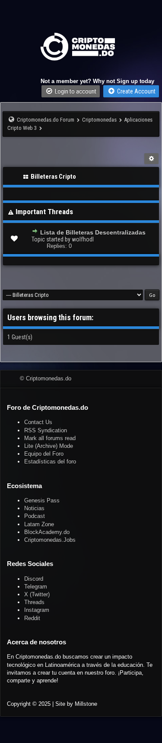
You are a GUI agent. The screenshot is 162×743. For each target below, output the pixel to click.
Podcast (34, 516)
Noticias (34, 508)
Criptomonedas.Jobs (50, 540)
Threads (34, 602)
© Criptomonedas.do (45, 378)
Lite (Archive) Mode (48, 446)
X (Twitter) (37, 594)
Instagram (36, 610)
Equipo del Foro (44, 453)
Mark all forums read (50, 438)
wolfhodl (83, 239)
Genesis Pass (42, 500)
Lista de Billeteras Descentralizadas (93, 232)
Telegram (35, 586)
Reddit (32, 618)
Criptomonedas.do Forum (45, 119)
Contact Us (38, 422)
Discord (33, 579)
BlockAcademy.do (47, 532)
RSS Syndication (45, 430)
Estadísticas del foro (50, 461)
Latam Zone (39, 524)
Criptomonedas (99, 119)
